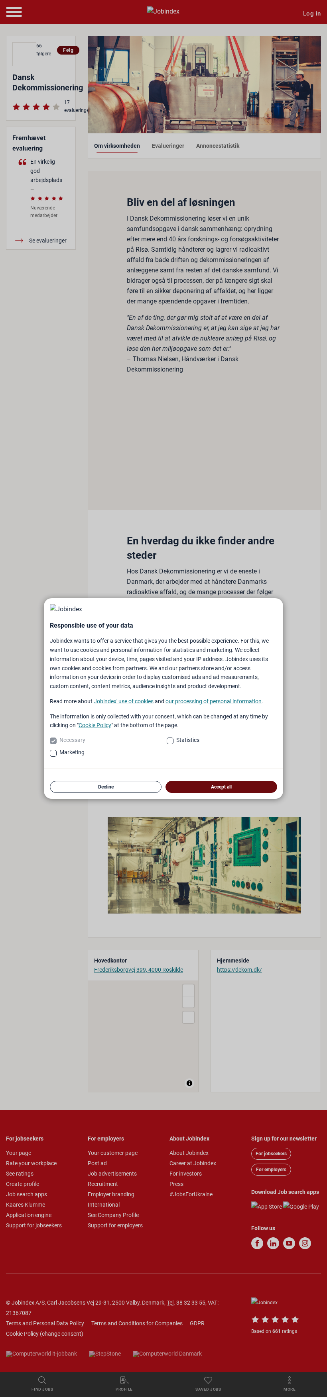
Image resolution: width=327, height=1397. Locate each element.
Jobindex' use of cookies (124, 701)
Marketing (72, 752)
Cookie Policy (95, 725)
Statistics (187, 740)
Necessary (72, 740)
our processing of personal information (213, 701)
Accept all (221, 787)
